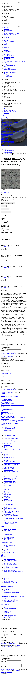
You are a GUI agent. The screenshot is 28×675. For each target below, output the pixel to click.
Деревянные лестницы (10, 520)
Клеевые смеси (8, 458)
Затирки (6, 465)
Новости (6, 44)
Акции (5, 46)
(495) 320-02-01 (5, 118)
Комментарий (4, 666)
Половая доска (8, 494)
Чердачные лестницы (9, 523)
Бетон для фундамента (10, 529)
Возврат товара (8, 43)
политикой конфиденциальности (10, 355)
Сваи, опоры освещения (10, 560)
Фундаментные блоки (9, 559)
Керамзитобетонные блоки (11, 438)
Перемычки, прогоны (9, 570)
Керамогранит (7, 512)
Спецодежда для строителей (11, 600)
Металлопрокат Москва (10, 71)
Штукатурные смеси (9, 461)
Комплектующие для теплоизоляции (13, 449)
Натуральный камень (9, 64)
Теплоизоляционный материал (12, 52)
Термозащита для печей (10, 615)
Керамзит (6, 548)
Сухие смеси (7, 54)
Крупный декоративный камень (12, 511)
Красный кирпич (8, 430)
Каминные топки (8, 614)
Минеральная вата (8, 443)
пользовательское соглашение (8, 353)
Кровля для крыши (9, 55)
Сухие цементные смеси (10, 456)
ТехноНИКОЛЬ (5, 192)
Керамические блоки (9, 428)
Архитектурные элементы (11, 515)
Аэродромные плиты (9, 563)
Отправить (3, 357)
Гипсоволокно (7, 584)
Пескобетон (7, 454)
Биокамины (7, 609)
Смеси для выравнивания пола (12, 463)
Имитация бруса (8, 500)
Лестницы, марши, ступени (11, 567)
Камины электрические (10, 608)
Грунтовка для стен (9, 468)
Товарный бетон (8, 530)
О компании (7, 27)
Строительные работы (10, 31)
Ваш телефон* (4, 350)
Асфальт (6, 549)
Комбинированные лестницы (11, 522)
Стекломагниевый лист (10, 581)
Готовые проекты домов (10, 34)
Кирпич (6, 50)
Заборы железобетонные (10, 564)
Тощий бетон (7, 531)
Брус (5, 493)
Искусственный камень (10, 59)
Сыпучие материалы (9, 65)
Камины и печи (8, 76)
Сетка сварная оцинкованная (11, 592)
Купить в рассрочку (9, 41)
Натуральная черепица (10, 478)
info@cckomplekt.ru (6, 373)
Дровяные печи (8, 607)
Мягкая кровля (8, 483)
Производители (8, 30)
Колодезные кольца (9, 566)
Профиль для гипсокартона (11, 579)
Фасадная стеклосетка (9, 601)
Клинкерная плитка (9, 514)
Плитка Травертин (9, 540)
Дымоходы (6, 612)
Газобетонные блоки (9, 435)
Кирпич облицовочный (10, 427)
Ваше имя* (3, 348)
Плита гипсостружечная (10, 582)
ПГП (5, 66)
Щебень (6, 546)
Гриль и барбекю (8, 617)
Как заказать (7, 38)
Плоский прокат (8, 590)
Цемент (6, 460)
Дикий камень (7, 510)
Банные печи (7, 611)
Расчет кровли (7, 485)
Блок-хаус (6, 496)
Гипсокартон (7, 578)
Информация (23, 420)
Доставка (6, 37)
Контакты (6, 29)
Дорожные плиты (8, 561)
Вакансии (6, 47)
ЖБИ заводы (7, 68)
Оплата (6, 40)
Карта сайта (9, 423)
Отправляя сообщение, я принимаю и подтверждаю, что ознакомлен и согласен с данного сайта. (14, 354)
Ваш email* (4, 661)
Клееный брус (7, 501)
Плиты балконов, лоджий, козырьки (13, 571)
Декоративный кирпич (10, 507)
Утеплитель (7, 445)
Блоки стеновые (8, 51)
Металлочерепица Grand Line (11, 476)
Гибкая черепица (8, 479)
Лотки (5, 568)
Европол (6, 499)
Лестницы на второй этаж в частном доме (15, 61)
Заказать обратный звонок (7, 383)
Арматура (6, 589)
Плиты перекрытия (9, 573)
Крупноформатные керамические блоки (14, 436)
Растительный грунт (9, 552)
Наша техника (20, 421)
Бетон (5, 62)
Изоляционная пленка (9, 447)
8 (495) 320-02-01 (5, 366)
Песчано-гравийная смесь (10, 551)
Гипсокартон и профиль (10, 69)
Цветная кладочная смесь (10, 457)
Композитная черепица (10, 482)
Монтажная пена (8, 470)
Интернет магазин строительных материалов (13, 596)
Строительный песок (9, 545)
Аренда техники (8, 36)
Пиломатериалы (8, 58)
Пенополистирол (8, 446)
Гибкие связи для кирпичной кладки (13, 599)
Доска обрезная (8, 492)
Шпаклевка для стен (9, 467)
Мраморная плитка (9, 537)
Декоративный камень (10, 508)
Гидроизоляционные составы (11, 471)
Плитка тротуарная (9, 57)
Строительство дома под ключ (12, 33)
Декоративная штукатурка (11, 464)
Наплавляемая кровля (9, 481)
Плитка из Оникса (9, 538)
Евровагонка (7, 497)
